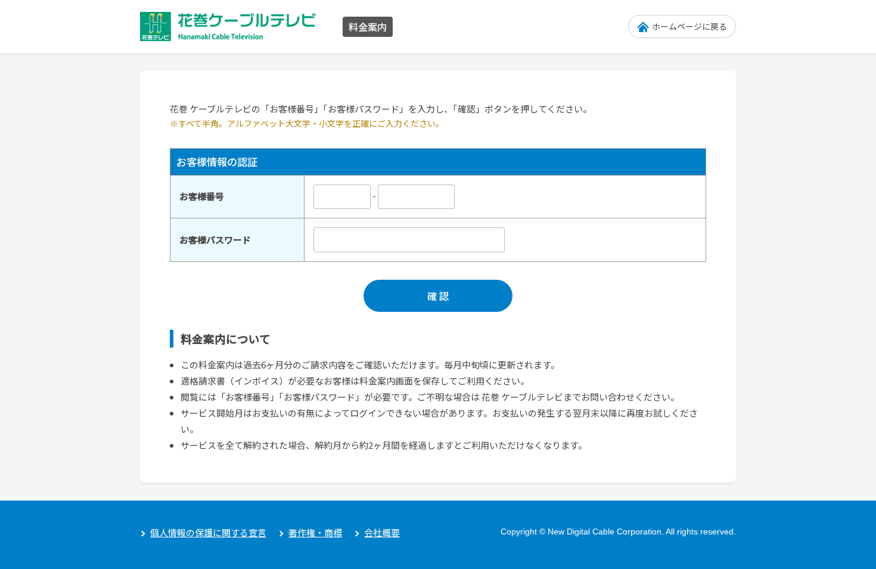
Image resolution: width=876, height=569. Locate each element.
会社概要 (382, 532)
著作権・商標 (315, 532)
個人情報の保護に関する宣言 (208, 532)
